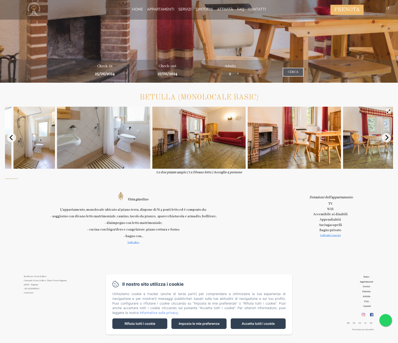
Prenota (347, 9)
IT (365, 323)
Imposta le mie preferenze (199, 323)
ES (360, 323)
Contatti (257, 9)
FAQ (240, 9)
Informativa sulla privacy (159, 313)
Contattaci (28, 293)
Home (137, 9)
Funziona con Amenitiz (363, 329)
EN (348, 323)
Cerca (293, 72)
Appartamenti (160, 9)
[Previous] (11, 137)
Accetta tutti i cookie (258, 323)
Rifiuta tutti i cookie (140, 323)
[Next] (386, 137)
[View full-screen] (388, 111)
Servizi (185, 9)
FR (354, 323)
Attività (225, 9)
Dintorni (204, 9)
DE (371, 323)
